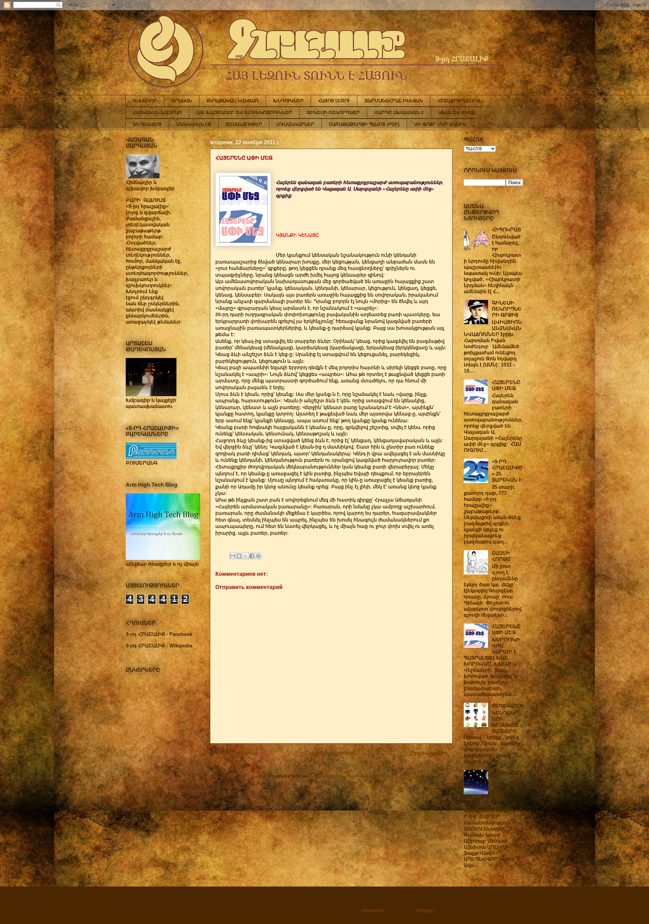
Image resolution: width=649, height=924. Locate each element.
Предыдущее (428, 753)
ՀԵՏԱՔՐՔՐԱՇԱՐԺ (458, 100)
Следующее (232, 753)
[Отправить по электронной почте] (232, 556)
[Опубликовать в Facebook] (251, 556)
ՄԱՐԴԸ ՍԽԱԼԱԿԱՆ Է (399, 112)
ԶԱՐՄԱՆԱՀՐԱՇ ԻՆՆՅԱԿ (393, 100)
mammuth (373, 910)
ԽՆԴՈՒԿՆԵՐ (288, 100)
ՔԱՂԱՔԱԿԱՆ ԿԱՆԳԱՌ (233, 100)
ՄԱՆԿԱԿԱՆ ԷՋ (193, 124)
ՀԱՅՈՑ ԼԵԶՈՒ (334, 100)
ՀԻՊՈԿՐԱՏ (506, 229)
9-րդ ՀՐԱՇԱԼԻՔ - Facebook (159, 634)
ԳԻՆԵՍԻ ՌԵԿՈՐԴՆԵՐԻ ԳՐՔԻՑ (507, 309)
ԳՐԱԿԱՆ (181, 100)
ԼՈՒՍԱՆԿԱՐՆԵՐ (295, 124)
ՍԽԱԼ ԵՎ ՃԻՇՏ (456, 112)
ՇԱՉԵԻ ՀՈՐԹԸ (501, 556)
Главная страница (330, 753)
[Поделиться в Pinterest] (258, 556)
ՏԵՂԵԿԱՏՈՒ (147, 124)
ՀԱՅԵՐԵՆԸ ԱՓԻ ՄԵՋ (506, 385)
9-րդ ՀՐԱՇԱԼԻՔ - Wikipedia (159, 645)
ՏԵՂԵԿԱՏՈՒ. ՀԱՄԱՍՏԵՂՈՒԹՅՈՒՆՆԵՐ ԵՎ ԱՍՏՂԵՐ (493, 788)
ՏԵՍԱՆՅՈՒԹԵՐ (244, 124)
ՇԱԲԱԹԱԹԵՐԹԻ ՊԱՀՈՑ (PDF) (364, 124)
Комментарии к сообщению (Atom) (352, 775)
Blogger (425, 910)
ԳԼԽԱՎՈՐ (145, 100)
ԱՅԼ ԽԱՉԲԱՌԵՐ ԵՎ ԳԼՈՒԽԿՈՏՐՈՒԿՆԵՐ (244, 112)
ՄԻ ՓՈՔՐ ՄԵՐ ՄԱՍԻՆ (440, 124)
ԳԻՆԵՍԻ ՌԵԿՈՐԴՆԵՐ (333, 112)
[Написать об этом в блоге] (239, 556)
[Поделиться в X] (245, 556)
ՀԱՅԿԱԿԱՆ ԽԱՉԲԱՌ (157, 112)
